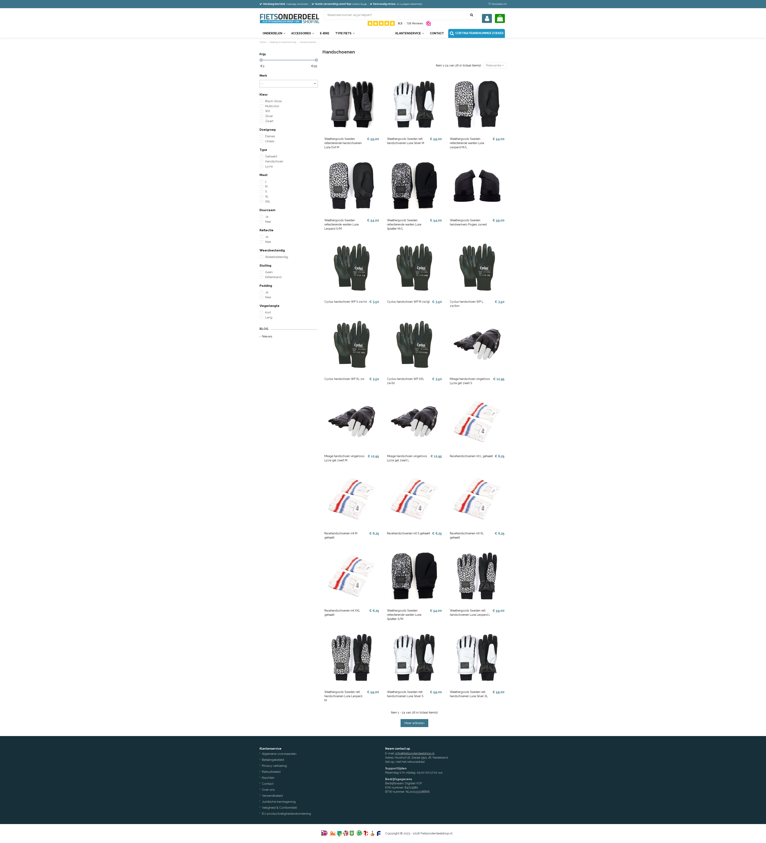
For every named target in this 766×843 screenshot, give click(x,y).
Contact (267, 784)
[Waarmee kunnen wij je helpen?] (471, 15)
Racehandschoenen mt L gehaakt (471, 456)
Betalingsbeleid (273, 760)
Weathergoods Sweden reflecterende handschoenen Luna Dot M (343, 143)
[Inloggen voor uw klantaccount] (487, 18)
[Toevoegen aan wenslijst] (378, 80)
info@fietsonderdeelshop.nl (414, 753)
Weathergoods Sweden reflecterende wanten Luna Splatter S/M (404, 615)
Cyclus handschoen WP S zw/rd (345, 301)
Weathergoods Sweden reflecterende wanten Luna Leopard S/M (341, 224)
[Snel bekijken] (378, 87)
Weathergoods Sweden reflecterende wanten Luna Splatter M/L (404, 224)
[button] (409, 33)
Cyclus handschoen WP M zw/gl (408, 301)
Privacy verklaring (274, 766)
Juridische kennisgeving (279, 801)
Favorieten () (498, 4)
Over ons (268, 790)
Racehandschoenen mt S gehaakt (408, 533)
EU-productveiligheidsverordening (286, 813)
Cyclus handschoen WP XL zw (344, 378)
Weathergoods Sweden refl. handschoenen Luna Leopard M (343, 696)
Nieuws (267, 336)
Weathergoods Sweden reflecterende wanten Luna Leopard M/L (467, 143)
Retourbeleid (271, 772)
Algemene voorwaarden (279, 754)
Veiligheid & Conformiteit (279, 807)
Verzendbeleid (272, 796)
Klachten (268, 778)
